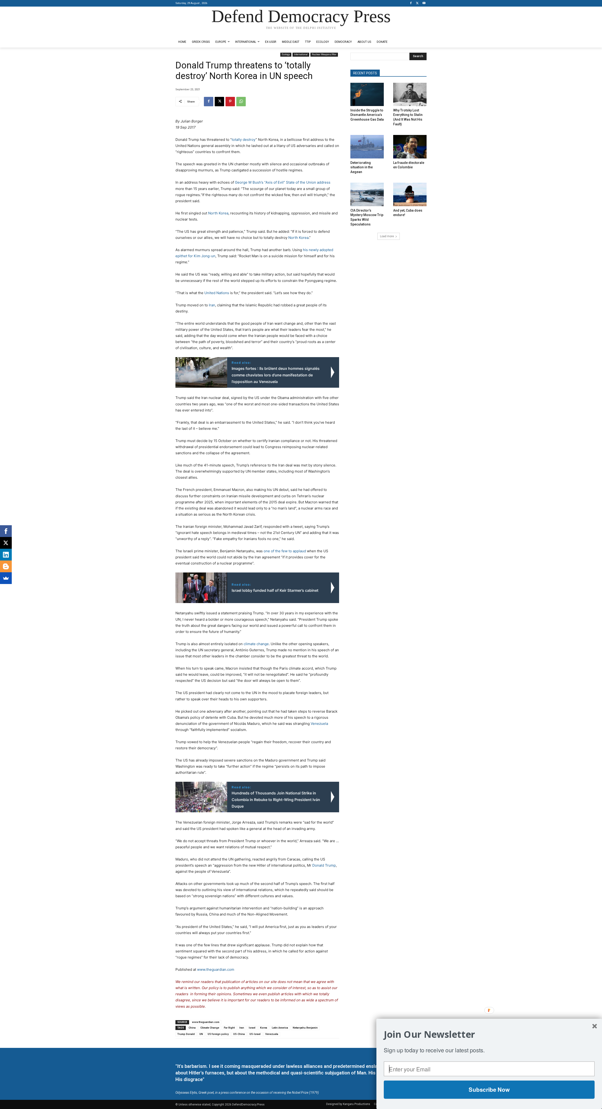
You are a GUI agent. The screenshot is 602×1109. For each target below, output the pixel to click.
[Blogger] (6, 566)
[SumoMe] (6, 578)
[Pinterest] (230, 101)
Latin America (280, 1027)
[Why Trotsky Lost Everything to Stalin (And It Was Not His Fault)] (410, 94)
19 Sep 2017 (185, 127)
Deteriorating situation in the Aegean (361, 167)
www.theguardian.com (215, 969)
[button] (489, 1034)
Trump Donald (186, 1034)
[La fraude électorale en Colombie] (410, 146)
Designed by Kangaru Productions (193, 32)
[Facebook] (411, 3)
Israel (252, 1027)
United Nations (216, 293)
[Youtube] (424, 3)
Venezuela (319, 723)
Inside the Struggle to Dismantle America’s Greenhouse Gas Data (367, 114)
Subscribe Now (489, 1089)
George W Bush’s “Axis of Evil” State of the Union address (282, 182)
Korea (263, 1027)
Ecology (286, 54)
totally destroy (244, 139)
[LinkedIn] (6, 554)
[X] (417, 3)
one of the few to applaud (285, 551)
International (301, 54)
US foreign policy (218, 1034)
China (192, 1027)
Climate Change (209, 1027)
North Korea (218, 213)
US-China (239, 1034)
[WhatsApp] (241, 101)
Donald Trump (324, 865)
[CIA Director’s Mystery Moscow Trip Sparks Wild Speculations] (367, 194)
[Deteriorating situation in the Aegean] (367, 146)
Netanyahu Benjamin (305, 1027)
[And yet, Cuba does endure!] (410, 194)
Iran (212, 305)
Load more (387, 236)
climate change (256, 644)
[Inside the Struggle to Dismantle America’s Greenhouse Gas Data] (367, 94)
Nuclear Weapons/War (324, 54)
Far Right (229, 1027)
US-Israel (255, 1034)
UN (201, 1034)
